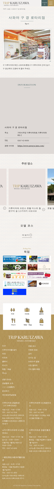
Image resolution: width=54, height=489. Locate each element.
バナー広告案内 (8, 387)
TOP (4, 346)
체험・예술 (6, 369)
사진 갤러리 (33, 365)
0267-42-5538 (12, 412)
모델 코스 (32, 346)
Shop (4, 373)
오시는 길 (32, 357)
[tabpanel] (27, 44)
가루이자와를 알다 (9, 349)
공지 (30, 353)
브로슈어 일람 (33, 361)
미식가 (4, 365)
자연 (4, 353)
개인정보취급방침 (9, 395)
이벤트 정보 (33, 349)
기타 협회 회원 (34, 369)
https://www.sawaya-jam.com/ (31, 145)
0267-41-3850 (12, 472)
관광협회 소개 (7, 383)
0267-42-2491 (39, 412)
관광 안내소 (6, 379)
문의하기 (5, 391)
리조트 (4, 357)
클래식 (4, 361)
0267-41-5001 (39, 445)
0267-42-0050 (23, 140)
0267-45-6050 (12, 448)
